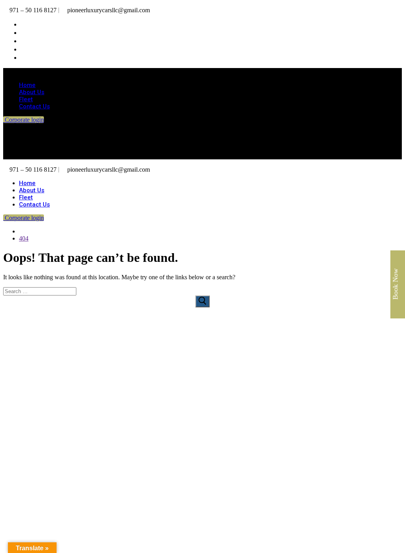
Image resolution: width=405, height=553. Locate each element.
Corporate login (23, 119)
